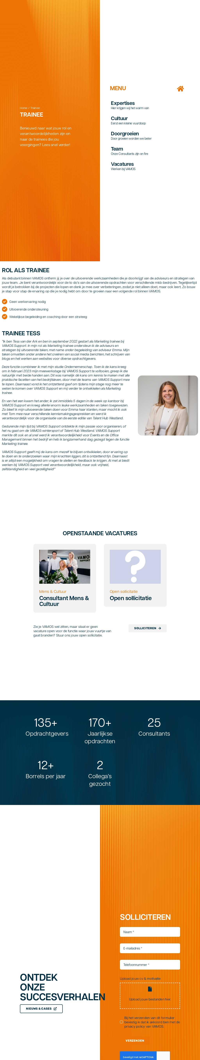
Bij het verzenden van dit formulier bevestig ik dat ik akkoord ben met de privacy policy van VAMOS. (152, 1021)
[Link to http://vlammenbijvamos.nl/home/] (180, 89)
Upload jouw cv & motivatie (140, 978)
